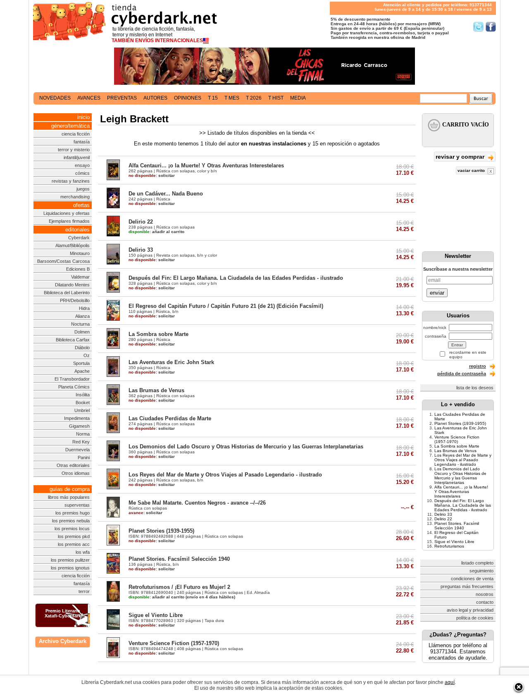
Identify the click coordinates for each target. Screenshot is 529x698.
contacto (484, 602)
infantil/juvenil (77, 157)
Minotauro (80, 253)
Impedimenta (77, 418)
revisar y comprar (461, 156)
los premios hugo (72, 512)
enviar (437, 293)
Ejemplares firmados (69, 221)
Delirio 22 (141, 222)
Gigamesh (79, 426)
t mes (231, 98)
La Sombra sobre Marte (158, 334)
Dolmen (82, 331)
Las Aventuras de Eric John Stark (171, 362)
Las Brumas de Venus (156, 390)
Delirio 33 (141, 250)
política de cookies (474, 617)
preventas (122, 98)
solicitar (152, 175)
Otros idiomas (76, 473)
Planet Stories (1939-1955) (161, 531)
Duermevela (77, 449)
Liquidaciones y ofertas (66, 213)
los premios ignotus (70, 567)
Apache (82, 371)
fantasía (82, 141)
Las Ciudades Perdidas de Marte (170, 418)
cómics (82, 173)
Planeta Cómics (74, 386)
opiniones (187, 98)
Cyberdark (79, 237)
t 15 (213, 98)
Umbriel (82, 410)
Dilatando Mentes (72, 284)
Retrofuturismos (449, 546)
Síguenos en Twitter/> (478, 26)
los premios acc (74, 544)
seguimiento (481, 570)
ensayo (82, 165)
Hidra (84, 308)
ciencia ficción (76, 133)
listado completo (477, 562)
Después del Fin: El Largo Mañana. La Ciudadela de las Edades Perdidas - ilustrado (236, 278)
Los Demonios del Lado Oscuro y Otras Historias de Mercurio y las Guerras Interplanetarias (246, 446)
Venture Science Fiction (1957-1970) (174, 643)
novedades (55, 98)
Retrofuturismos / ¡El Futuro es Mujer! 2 (179, 587)
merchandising (75, 196)
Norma (83, 433)
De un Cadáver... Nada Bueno (166, 194)
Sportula (81, 363)
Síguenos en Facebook (491, 26)
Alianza (82, 316)
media (298, 98)
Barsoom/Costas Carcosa (63, 261)
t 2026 (254, 98)
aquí (450, 682)
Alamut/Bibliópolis (72, 245)
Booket (83, 402)
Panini (84, 457)
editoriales (77, 229)
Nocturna (80, 324)
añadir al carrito (156, 231)
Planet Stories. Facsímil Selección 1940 (179, 559)
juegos (83, 188)
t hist (276, 98)
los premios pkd (74, 536)
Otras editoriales (73, 465)
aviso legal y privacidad (470, 609)
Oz (86, 355)
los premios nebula (71, 520)
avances (88, 98)
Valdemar (80, 276)
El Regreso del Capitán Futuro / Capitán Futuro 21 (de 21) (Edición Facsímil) (226, 306)
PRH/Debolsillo (75, 300)
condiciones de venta (472, 578)
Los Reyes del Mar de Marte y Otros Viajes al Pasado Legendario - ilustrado (225, 475)
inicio (83, 117)
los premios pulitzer (70, 559)
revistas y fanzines (71, 181)
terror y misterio (74, 149)
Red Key (81, 441)
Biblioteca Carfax (73, 339)
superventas (77, 505)
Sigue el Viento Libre (156, 615)
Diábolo (82, 347)
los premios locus (72, 528)
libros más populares (69, 497)
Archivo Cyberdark (62, 641)
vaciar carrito (472, 170)
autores (155, 98)
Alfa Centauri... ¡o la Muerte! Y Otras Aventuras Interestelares (206, 165)
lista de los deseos (474, 387)
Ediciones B (78, 269)
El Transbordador (72, 378)
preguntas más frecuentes (467, 586)
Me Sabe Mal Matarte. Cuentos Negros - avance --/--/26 (197, 503)
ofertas (81, 205)
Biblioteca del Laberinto (67, 292)
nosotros (484, 594)
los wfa (83, 552)
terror (84, 591)
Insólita (83, 394)
